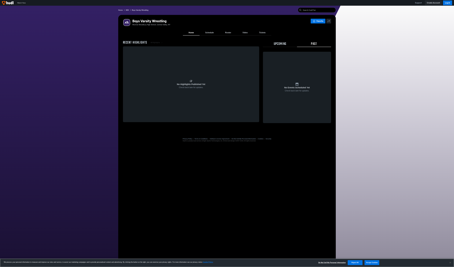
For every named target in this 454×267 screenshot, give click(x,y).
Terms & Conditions (201, 139)
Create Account (433, 2)
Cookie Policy (208, 262)
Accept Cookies (372, 262)
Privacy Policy (187, 139)
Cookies (261, 139)
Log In (447, 2)
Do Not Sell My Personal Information (244, 139)
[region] (227, 263)
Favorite (319, 21)
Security (268, 139)
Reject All (355, 262)
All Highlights (155, 42)
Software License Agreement (219, 139)
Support (418, 2)
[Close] (450, 262)
